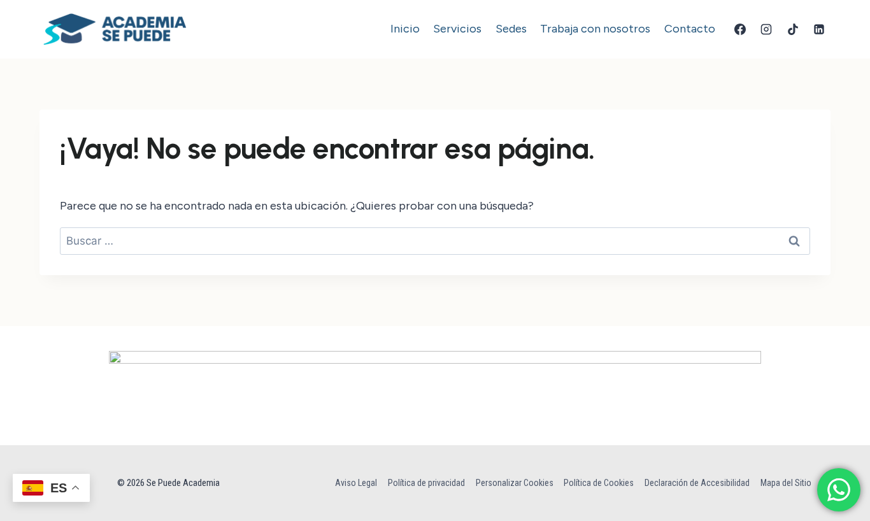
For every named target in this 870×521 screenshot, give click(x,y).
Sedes (511, 29)
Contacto (689, 29)
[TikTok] (792, 29)
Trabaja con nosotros (595, 29)
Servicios (457, 29)
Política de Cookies (599, 483)
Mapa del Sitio (785, 483)
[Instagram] (766, 29)
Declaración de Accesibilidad (697, 483)
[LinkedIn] (819, 29)
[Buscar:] (435, 241)
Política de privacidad (426, 483)
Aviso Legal (356, 483)
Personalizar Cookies (514, 483)
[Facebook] (740, 29)
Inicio (405, 29)
